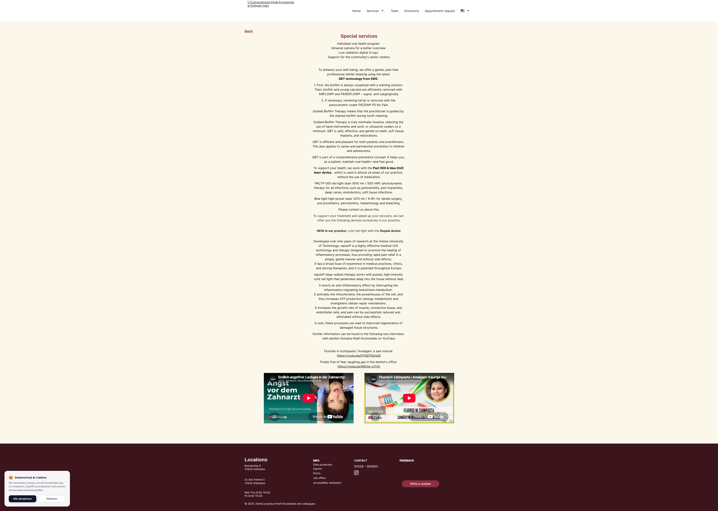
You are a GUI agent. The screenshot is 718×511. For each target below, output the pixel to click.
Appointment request (440, 11)
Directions (411, 11)
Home (356, 11)
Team (394, 11)
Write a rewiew (420, 484)
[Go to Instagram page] (356, 472)
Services (373, 11)
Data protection (322, 464)
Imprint (317, 468)
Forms (316, 473)
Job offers (319, 477)
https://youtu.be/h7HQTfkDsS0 (359, 355)
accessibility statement (327, 482)
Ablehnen (51, 498)
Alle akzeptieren (22, 498)
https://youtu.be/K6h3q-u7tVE (358, 366)
